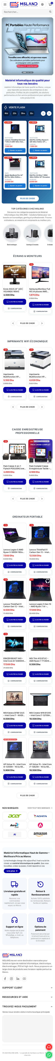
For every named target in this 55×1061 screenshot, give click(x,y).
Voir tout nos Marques (39, 808)
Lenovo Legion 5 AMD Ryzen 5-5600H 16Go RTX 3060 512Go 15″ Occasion (13, 553)
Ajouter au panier (16, 302)
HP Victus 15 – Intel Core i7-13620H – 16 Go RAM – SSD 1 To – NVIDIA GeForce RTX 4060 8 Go (40, 768)
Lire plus (11, 871)
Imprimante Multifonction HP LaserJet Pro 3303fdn (13, 376)
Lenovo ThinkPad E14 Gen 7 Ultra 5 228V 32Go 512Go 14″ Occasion (15, 142)
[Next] (49, 113)
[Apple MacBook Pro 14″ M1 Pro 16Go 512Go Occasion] (15, 164)
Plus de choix (27, 199)
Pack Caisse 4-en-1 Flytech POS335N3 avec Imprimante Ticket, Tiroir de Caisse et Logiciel (14, 470)
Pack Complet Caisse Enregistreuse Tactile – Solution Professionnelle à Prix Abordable (40, 470)
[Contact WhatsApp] (49, 1055)
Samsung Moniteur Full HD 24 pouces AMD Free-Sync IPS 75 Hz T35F (39, 293)
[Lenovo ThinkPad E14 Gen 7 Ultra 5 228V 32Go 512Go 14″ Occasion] (15, 129)
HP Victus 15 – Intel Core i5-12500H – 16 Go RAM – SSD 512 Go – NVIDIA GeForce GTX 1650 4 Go (14, 768)
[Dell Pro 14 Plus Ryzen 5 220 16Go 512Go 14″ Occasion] (40, 129)
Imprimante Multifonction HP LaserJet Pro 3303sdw (39, 376)
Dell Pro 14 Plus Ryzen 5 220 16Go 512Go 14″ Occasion (39, 142)
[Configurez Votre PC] (42, 4)
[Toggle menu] (5, 4)
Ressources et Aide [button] (15, 997)
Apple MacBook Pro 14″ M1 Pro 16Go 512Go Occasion (14, 177)
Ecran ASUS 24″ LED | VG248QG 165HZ (13, 290)
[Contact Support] (49, 1047)
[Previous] (43, 113)
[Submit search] (50, 12)
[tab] (24, 72)
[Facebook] (5, 978)
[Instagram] (11, 978)
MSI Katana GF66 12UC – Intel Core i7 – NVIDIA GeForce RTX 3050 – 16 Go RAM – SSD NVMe (13, 717)
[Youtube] (24, 978)
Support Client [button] (12, 987)
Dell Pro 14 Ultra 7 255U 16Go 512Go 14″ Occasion (40, 176)
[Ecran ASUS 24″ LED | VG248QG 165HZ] (14, 274)
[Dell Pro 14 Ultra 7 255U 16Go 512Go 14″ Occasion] (40, 164)
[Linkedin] (18, 978)
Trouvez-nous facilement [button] (19, 1006)
